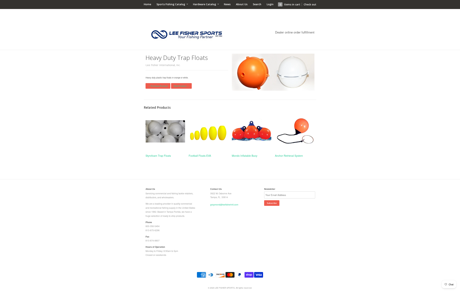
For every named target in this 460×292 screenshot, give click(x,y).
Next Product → (181, 86)
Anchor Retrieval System (289, 155)
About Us (241, 4)
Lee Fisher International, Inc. (163, 65)
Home (147, 4)
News (227, 4)
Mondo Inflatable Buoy (244, 155)
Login (270, 4)
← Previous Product (158, 86)
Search (257, 4)
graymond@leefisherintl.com (224, 204)
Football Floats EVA (200, 155)
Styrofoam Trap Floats (158, 155)
